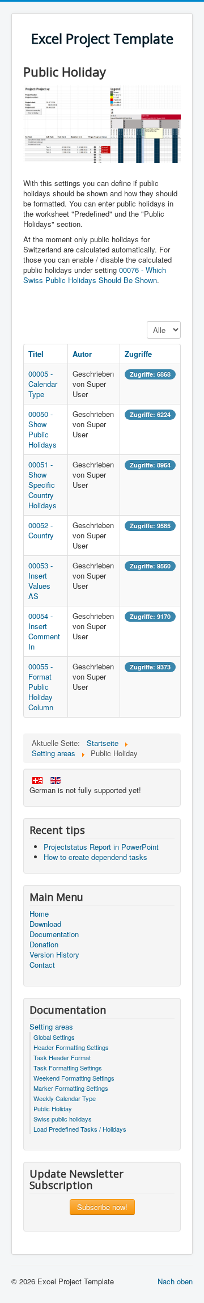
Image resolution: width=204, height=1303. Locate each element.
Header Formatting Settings (71, 1047)
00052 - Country (41, 530)
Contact (42, 965)
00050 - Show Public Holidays (42, 429)
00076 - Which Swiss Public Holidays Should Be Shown (94, 274)
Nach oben (175, 1281)
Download (45, 924)
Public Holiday (52, 1108)
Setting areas (51, 1027)
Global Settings (54, 1036)
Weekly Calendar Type (64, 1098)
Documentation (54, 934)
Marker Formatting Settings (70, 1088)
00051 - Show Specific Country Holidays (42, 485)
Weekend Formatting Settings (73, 1077)
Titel (36, 353)
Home (39, 914)
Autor (82, 353)
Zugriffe (138, 353)
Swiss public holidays (62, 1118)
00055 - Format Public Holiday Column (40, 686)
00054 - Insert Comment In (44, 631)
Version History (54, 955)
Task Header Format (62, 1057)
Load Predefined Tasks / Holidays (79, 1128)
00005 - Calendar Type (42, 383)
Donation (43, 944)
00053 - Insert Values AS (40, 580)
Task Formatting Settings (67, 1067)
